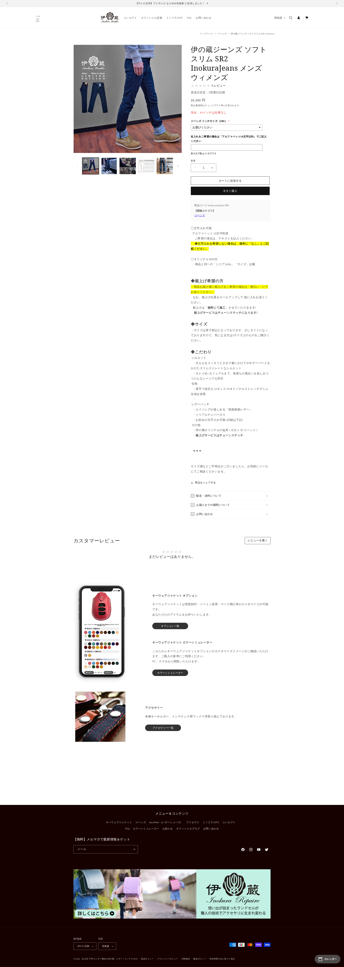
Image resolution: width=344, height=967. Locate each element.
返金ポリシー (147, 958)
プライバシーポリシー (167, 958)
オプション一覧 (170, 626)
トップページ (206, 33)
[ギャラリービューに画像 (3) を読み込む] (127, 166)
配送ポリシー (200, 958)
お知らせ (168, 828)
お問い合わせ (211, 828)
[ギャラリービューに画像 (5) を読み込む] (164, 166)
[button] (38, 20)
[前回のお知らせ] (7, 3)
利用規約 (186, 958)
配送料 (199, 105)
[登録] (134, 849)
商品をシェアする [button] (205, 482)
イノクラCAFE (211, 822)
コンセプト (228, 822)
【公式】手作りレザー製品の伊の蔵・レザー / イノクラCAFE (109, 958)
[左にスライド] (77, 166)
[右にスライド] (178, 166)
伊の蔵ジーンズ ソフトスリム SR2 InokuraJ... (253, 33)
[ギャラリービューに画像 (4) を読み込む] (146, 166)
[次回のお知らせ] (337, 3)
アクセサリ (192, 822)
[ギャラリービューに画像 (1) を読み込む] (90, 166)
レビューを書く (258, 540)
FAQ (127, 828)
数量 (193, 160)
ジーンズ (222, 33)
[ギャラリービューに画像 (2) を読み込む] (109, 166)
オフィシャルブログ (188, 828)
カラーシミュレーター (146, 828)
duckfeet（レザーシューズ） (166, 822)
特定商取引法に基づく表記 (222, 958)
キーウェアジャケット (119, 822)
